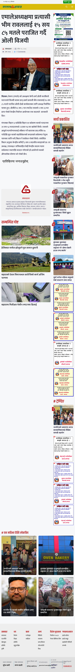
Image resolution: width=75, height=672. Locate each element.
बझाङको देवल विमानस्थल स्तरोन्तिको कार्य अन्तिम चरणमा (22, 276)
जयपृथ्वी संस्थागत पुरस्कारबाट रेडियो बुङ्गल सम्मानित (62, 212)
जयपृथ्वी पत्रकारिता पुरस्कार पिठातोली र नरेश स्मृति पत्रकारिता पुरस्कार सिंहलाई (63, 180)
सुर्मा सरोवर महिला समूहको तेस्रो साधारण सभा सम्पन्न (63, 279)
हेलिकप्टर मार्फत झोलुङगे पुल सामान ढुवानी (19, 248)
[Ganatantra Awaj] (12, 7)
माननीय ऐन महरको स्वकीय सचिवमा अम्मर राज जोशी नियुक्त (18, 611)
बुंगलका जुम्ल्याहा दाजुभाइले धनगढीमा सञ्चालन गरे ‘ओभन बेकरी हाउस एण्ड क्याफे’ (62, 246)
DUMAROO (67, 666)
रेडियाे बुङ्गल (67, 1)
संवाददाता (8, 49)
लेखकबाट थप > (26, 213)
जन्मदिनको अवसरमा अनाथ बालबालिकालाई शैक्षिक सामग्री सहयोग (63, 148)
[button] (66, 7)
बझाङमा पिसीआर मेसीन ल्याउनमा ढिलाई (19, 305)
